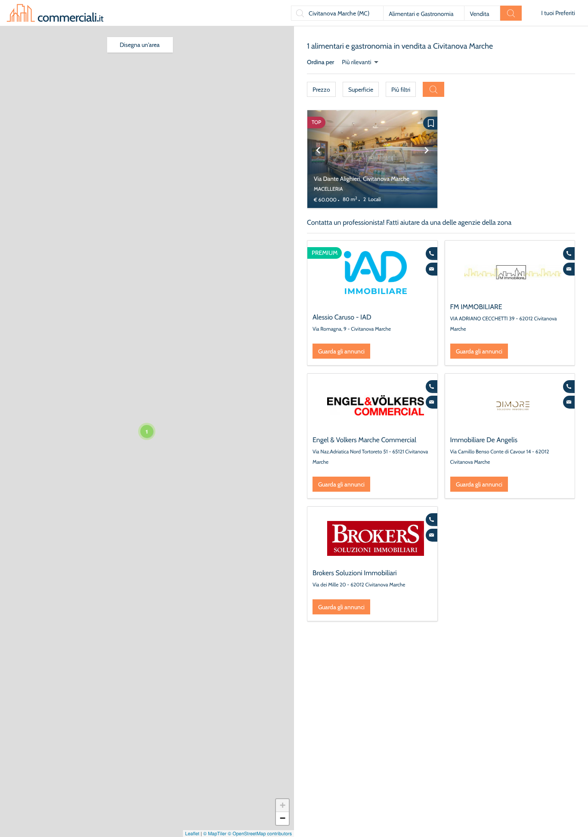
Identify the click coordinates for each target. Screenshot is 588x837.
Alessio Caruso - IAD (342, 317)
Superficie (360, 89)
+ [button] (282, 805)
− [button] (282, 818)
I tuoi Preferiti (558, 13)
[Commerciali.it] (55, 13)
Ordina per (320, 62)
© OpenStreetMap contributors (260, 833)
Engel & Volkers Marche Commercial (364, 440)
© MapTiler (214, 833)
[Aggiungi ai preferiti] (430, 123)
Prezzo (321, 89)
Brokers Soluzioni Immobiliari (355, 573)
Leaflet (192, 833)
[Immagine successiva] (426, 159)
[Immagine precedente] (318, 159)
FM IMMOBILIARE (476, 307)
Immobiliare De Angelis (484, 440)
